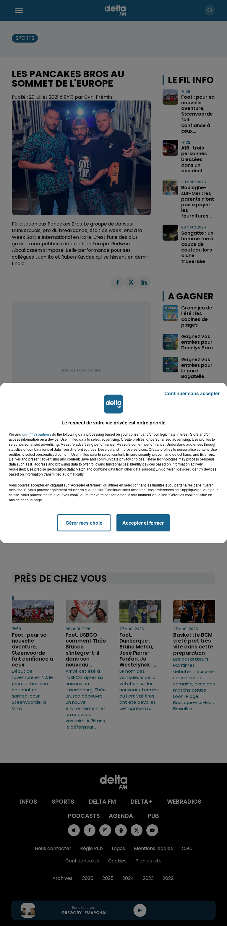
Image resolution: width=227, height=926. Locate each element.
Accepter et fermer (143, 522)
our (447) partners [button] (36, 434)
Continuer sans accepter (192, 393)
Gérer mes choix (84, 522)
